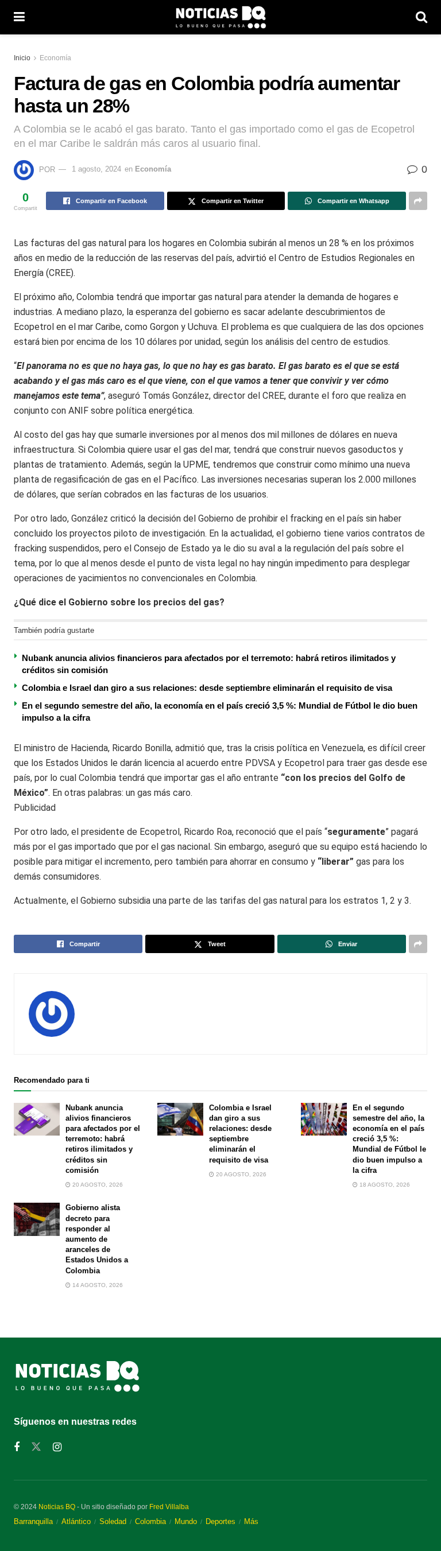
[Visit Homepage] (220, 17)
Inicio (22, 58)
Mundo (186, 1521)
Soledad (112, 1521)
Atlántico (76, 1521)
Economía (55, 58)
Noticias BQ (56, 1507)
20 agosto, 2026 (97, 1184)
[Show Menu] (19, 17)
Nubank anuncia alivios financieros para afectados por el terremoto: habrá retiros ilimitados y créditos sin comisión (102, 1139)
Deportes (220, 1521)
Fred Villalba (169, 1507)
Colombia (150, 1521)
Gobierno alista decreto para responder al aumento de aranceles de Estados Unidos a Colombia (96, 1238)
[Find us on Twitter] (36, 1447)
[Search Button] (421, 17)
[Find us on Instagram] (57, 1447)
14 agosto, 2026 (97, 1285)
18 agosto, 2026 (384, 1184)
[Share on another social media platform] (418, 201)
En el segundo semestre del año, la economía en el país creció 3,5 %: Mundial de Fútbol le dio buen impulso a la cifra (389, 1139)
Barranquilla (33, 1521)
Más (251, 1521)
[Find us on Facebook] (17, 1447)
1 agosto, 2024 (96, 169)
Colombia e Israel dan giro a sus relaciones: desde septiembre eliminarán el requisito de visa (207, 688)
